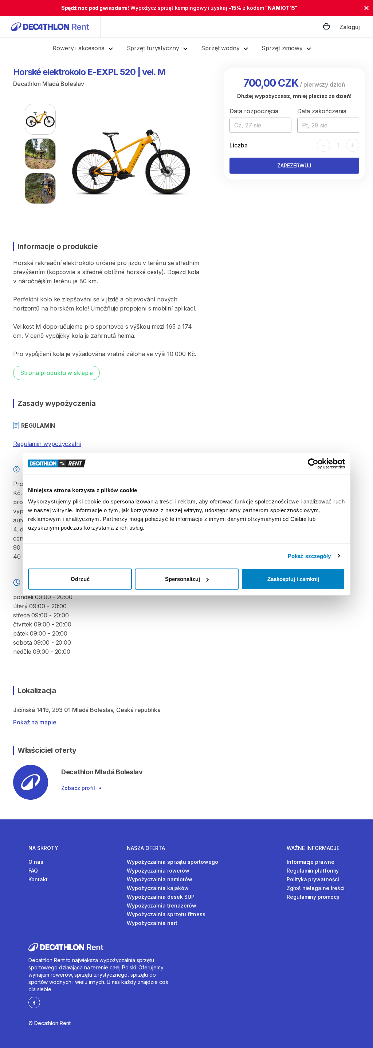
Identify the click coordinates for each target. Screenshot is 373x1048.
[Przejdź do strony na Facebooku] (34, 1002)
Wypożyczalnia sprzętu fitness (166, 914)
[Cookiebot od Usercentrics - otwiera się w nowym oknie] (313, 463)
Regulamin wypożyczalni (47, 443)
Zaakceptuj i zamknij (293, 579)
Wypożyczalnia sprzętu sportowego (172, 862)
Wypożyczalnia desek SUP (161, 897)
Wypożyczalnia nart (152, 923)
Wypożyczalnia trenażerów (161, 905)
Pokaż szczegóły (309, 556)
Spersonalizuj (182, 579)
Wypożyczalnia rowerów (158, 870)
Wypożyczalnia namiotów (159, 879)
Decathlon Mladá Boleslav (48, 83)
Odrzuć (80, 579)
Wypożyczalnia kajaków (158, 888)
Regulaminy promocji (313, 897)
